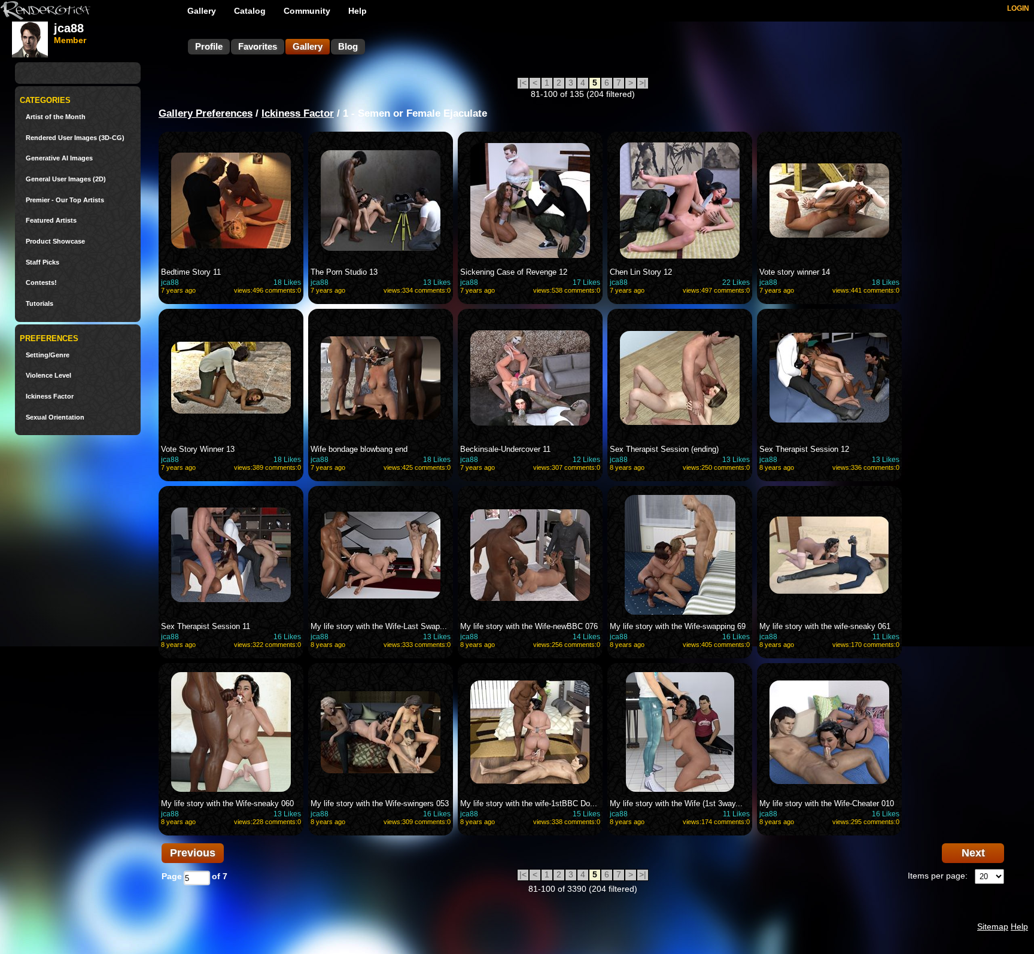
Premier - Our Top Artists (65, 200)
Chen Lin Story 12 (641, 272)
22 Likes (736, 282)
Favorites (257, 46)
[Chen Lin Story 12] (680, 200)
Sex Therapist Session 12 (804, 449)
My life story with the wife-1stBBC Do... (528, 803)
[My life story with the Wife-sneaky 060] (231, 732)
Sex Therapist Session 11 (205, 626)
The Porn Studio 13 (344, 272)
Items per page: (938, 875)
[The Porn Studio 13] (381, 200)
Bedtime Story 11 (191, 272)
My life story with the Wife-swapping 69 (678, 626)
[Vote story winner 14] (829, 200)
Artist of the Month (56, 117)
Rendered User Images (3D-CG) (75, 138)
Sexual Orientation (55, 417)
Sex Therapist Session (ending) (664, 449)
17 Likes (586, 282)
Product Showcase (55, 241)
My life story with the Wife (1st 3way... (676, 803)
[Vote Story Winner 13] (231, 377)
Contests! (41, 282)
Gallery (201, 11)
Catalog (250, 11)
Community (307, 11)
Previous (192, 853)
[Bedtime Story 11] (231, 200)
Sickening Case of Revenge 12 (513, 272)
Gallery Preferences (206, 113)
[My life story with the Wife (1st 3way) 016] (680, 732)
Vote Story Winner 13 (198, 449)
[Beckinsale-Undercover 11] (530, 377)
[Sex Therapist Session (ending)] (680, 377)
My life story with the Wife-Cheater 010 (826, 803)
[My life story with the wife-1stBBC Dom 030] (530, 732)
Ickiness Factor (50, 396)
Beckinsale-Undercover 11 (505, 449)
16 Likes (287, 637)
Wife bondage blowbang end (359, 449)
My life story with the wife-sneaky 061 (824, 626)
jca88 (170, 282)
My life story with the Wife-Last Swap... (379, 626)
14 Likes (586, 637)
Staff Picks (42, 262)
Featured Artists (51, 220)
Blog (348, 46)
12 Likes (586, 459)
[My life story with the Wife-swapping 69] (680, 554)
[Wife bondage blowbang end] (381, 377)
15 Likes (586, 814)
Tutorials (39, 303)
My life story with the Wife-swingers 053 (380, 803)
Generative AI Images (59, 158)
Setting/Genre (47, 355)
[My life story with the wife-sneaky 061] (829, 554)
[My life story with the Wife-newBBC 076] (530, 554)
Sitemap (992, 926)
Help (357, 11)
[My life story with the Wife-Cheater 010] (829, 732)
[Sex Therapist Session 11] (231, 554)
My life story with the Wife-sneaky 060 (227, 803)
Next (973, 853)
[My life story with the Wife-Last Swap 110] (381, 554)
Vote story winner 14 (794, 272)
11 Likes (885, 637)
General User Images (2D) (66, 179)
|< (523, 82)
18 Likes (287, 282)
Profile (209, 46)
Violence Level (48, 375)
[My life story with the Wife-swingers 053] (381, 732)
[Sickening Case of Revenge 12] (530, 200)
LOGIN (1018, 8)
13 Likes (437, 282)
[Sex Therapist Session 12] (829, 377)
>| (642, 82)
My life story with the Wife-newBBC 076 (529, 626)
